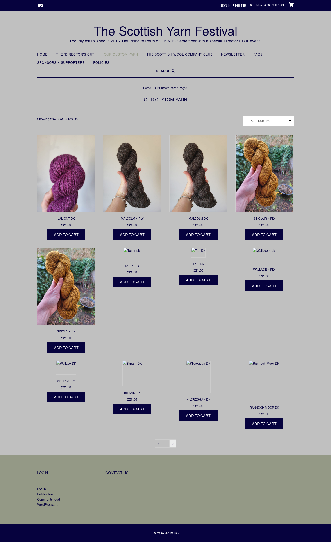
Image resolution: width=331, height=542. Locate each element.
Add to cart (66, 234)
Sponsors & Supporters (61, 62)
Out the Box (172, 533)
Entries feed (45, 494)
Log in (41, 489)
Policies (101, 62)
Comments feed (48, 499)
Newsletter (233, 54)
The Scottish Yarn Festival (165, 30)
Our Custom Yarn (121, 54)
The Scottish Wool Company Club (180, 54)
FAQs (258, 54)
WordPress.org (48, 504)
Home (42, 54)
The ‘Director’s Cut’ (75, 54)
